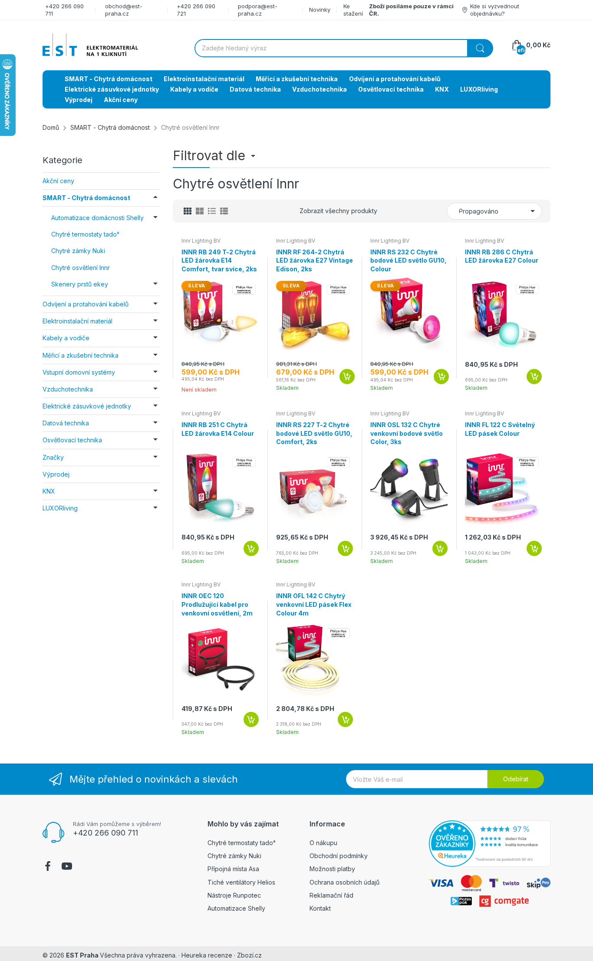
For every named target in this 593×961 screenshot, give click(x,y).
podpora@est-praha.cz (257, 10)
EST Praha (82, 955)
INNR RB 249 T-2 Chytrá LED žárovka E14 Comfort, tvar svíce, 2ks (219, 260)
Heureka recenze (206, 955)
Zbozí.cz (249, 955)
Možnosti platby (332, 868)
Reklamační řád (331, 895)
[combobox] (343, 48)
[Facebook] (48, 867)
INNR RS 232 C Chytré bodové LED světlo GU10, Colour (408, 260)
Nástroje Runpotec (234, 895)
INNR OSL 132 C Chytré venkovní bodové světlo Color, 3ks (406, 433)
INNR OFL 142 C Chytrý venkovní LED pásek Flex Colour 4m (314, 604)
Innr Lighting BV (201, 240)
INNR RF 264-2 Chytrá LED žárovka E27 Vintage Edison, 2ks (314, 260)
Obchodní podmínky (339, 855)
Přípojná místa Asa (233, 868)
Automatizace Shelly (236, 908)
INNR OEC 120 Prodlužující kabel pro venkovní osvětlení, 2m (217, 604)
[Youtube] (67, 867)
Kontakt (320, 908)
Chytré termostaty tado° (242, 842)
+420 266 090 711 (105, 832)
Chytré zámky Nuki (234, 855)
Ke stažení (353, 10)
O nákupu (323, 842)
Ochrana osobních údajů (344, 882)
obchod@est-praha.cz (123, 10)
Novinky (319, 9)
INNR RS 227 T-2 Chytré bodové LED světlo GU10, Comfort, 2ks (314, 433)
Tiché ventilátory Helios (241, 882)
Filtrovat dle (211, 155)
